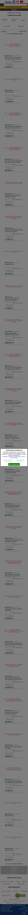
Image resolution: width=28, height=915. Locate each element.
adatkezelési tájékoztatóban (15, 456)
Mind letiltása (8, 460)
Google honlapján (14, 457)
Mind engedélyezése (14, 464)
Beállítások (20, 460)
